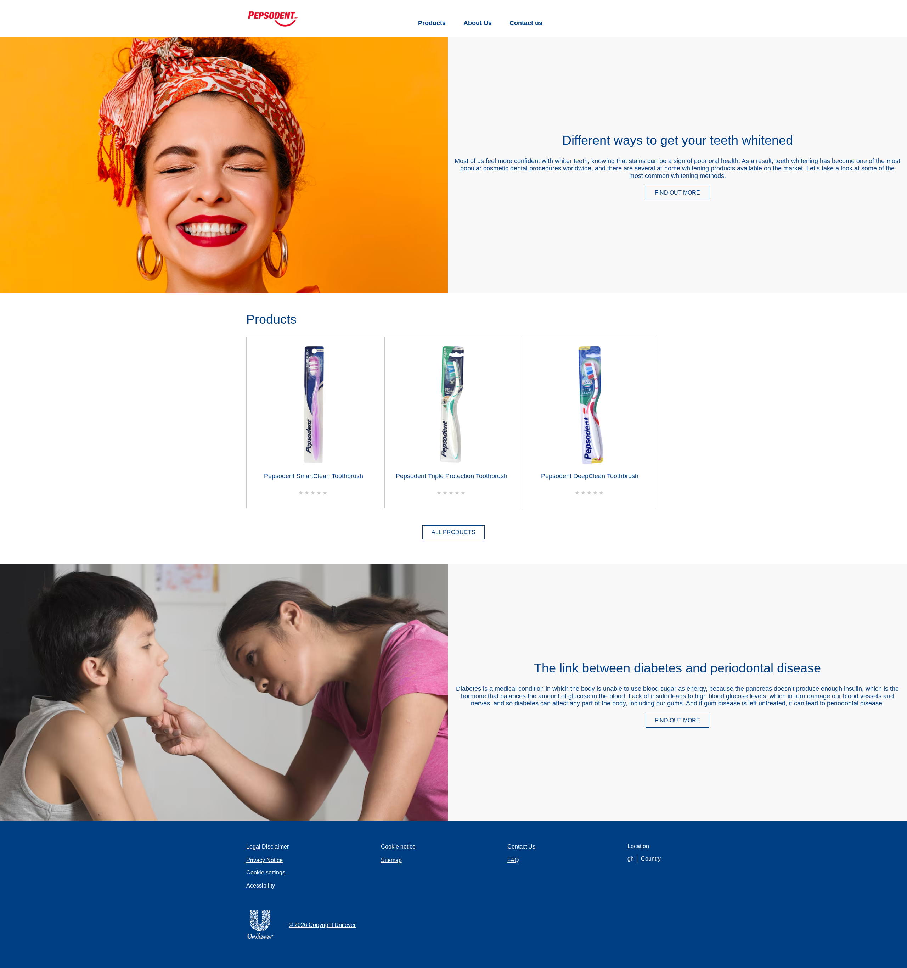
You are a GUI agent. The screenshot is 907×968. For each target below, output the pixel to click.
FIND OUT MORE (682, 194)
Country (651, 859)
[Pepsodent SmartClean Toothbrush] (313, 406)
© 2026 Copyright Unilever (322, 925)
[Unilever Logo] (260, 937)
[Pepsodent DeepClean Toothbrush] (589, 406)
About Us (477, 23)
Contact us (525, 23)
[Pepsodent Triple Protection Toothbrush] (451, 406)
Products (432, 23)
